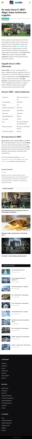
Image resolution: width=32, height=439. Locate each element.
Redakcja (4, 427)
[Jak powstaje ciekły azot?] (6, 272)
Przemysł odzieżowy (7, 400)
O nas (3, 418)
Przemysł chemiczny (7, 395)
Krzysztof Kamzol (5, 20)
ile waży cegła (13, 159)
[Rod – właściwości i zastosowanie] (6, 330)
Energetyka (4, 390)
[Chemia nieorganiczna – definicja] (6, 289)
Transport (4, 405)
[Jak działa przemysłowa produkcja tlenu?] (6, 322)
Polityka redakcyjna (6, 423)
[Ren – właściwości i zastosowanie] (6, 297)
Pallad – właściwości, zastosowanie (20, 336)
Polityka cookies (6, 425)
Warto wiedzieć (5, 375)
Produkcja (4, 363)
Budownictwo (5, 388)
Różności (4, 378)
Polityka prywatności (7, 420)
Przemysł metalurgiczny (8, 398)
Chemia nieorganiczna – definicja (20, 286)
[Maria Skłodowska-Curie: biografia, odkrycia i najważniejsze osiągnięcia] (16, 200)
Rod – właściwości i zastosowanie (20, 328)
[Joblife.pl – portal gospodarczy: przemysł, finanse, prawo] (16, 2)
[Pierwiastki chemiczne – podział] (6, 314)
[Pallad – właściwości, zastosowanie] (6, 339)
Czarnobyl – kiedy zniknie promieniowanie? (14, 256)
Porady (3, 368)
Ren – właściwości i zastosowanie (20, 295)
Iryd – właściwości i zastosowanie (20, 303)
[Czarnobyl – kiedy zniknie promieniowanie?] (16, 246)
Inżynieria (4, 373)
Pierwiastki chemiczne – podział (20, 311)
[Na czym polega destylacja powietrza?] (6, 280)
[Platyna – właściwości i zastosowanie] (6, 347)
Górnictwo (4, 393)
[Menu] (3, 2)
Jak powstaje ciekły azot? (18, 270)
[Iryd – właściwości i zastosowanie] (6, 305)
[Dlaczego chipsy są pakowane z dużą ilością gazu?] (16, 223)
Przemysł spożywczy (7, 403)
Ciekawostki (5, 18)
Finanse (3, 408)
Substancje (4, 365)
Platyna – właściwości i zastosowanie (21, 345)
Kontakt (4, 430)
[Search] (29, 2)
